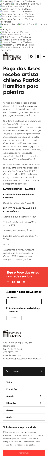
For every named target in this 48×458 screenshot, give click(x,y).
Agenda (10, 396)
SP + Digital (5, 4)
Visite (9, 382)
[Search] (41, 371)
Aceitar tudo (24, 453)
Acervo (9, 410)
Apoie (9, 417)
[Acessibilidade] (38, 56)
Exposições (11, 389)
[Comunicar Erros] (1, 27)
